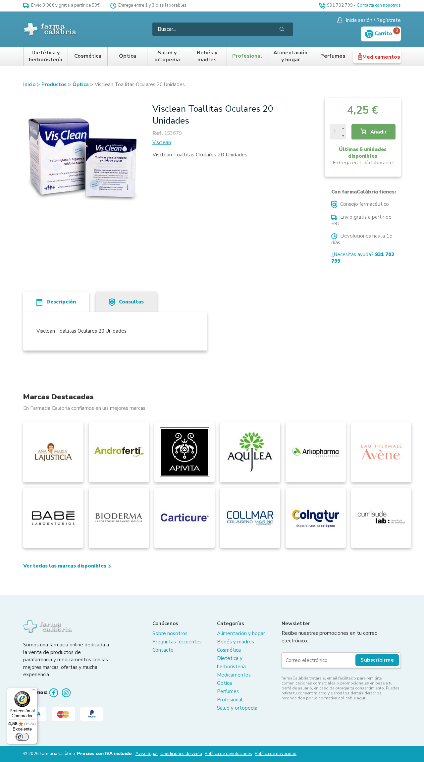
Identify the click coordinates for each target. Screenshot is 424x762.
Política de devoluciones (228, 754)
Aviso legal (146, 754)
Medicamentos (381, 57)
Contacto (163, 650)
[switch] (22, 737)
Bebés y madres (207, 56)
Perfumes (332, 56)
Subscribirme (377, 660)
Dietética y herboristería (45, 56)
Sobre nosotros (169, 633)
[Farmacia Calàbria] (50, 29)
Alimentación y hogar (290, 56)
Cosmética (87, 56)
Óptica (127, 56)
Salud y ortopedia (167, 56)
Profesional (247, 56)
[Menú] (33, 691)
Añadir (378, 132)
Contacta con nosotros (379, 5)
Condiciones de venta (181, 754)
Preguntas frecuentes (177, 641)
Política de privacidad (275, 754)
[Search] (282, 29)
